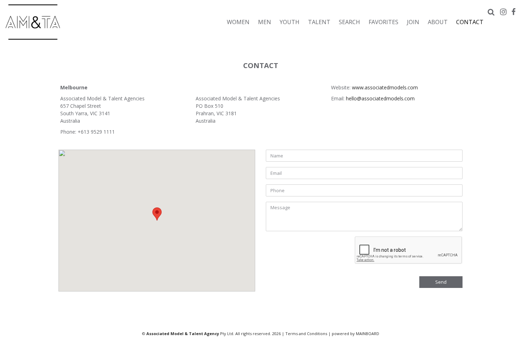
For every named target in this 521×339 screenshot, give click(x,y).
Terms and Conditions (306, 333)
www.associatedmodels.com (385, 87)
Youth (289, 22)
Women (238, 22)
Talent (319, 22)
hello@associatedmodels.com (380, 98)
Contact (469, 22)
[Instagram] (503, 12)
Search (349, 22)
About (438, 22)
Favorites (383, 22)
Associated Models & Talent (67, 22)
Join (413, 22)
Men (264, 22)
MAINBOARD (367, 333)
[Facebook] (513, 12)
